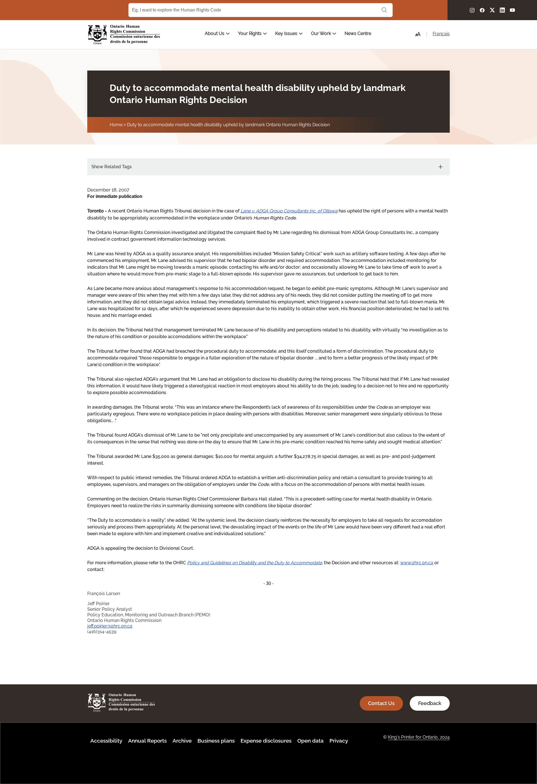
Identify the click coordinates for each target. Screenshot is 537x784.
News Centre (358, 33)
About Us (215, 33)
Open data (310, 741)
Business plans (216, 741)
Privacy (338, 741)
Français (441, 33)
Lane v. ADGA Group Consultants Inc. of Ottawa (289, 211)
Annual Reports (147, 741)
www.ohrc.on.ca (416, 562)
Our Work (321, 33)
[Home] (124, 34)
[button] (418, 34)
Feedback (429, 703)
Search (384, 10)
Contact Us (381, 703)
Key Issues (286, 33)
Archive (182, 741)
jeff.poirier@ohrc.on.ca (109, 626)
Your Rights (250, 33)
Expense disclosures (266, 741)
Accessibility (106, 741)
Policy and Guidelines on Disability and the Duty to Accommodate (254, 562)
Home (116, 124)
